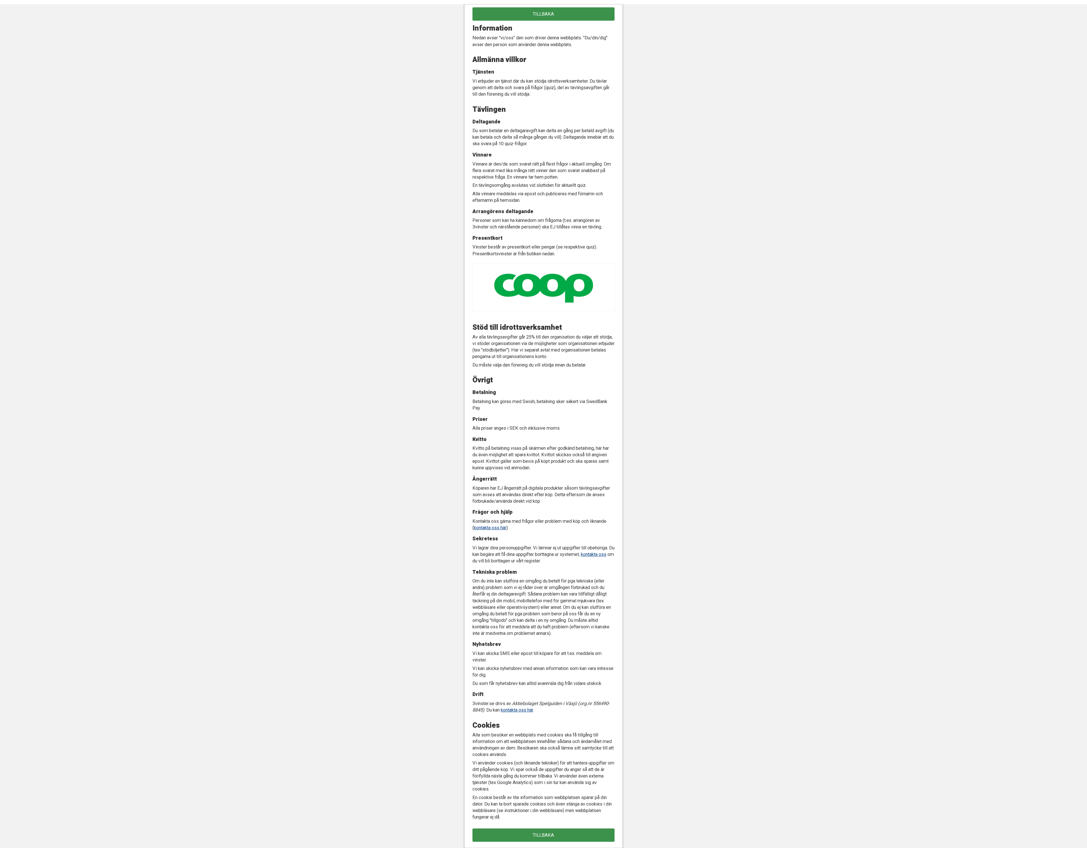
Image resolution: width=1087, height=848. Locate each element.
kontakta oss (593, 554)
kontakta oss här (490, 527)
